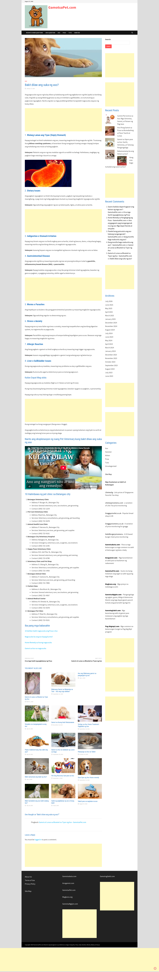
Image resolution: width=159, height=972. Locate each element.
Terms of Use (30, 880)
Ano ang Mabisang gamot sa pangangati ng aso (87, 674)
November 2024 (111, 326)
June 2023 (109, 376)
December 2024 (111, 322)
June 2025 (109, 305)
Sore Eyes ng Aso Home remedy (88, 777)
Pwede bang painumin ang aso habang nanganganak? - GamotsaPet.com (119, 234)
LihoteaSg (109, 492)
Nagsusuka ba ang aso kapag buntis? (39, 637)
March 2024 (109, 347)
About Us (28, 877)
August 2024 (110, 330)
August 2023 (110, 369)
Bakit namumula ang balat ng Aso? (36, 777)
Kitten (107, 455)
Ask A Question (50, 32)
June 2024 (109, 337)
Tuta (70, 32)
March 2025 (109, 315)
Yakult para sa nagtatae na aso (87, 801)
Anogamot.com (68, 883)
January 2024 (110, 351)
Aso (59, 32)
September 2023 (111, 365)
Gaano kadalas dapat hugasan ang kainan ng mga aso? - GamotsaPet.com (121, 209)
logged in (38, 839)
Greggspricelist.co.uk (113, 513)
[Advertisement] (63, 119)
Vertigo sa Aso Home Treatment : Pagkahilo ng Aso (89, 725)
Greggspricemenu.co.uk (114, 524)
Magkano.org (110, 584)
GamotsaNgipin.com (70, 904)
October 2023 (110, 362)
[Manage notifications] (155, 968)
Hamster (77, 32)
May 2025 (108, 308)
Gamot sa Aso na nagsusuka (35, 648)
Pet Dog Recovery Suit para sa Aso (62, 776)
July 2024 (108, 333)
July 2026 (108, 301)
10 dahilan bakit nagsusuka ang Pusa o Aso (41, 631)
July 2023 (108, 372)
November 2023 (111, 358)
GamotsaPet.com (62, 7)
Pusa (64, 32)
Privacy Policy (30, 884)
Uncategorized (110, 466)
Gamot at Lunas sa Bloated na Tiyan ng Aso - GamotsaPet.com (62, 822)
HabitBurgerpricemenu (114, 534)
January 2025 (110, 319)
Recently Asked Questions (34, 32)
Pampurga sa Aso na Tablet (86, 752)
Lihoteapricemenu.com (114, 503)
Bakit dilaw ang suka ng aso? (121, 258)
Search (108, 39)
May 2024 (108, 340)
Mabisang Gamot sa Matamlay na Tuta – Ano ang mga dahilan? (62, 690)
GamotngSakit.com (113, 610)
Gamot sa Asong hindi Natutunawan (62, 722)
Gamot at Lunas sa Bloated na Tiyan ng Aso (120, 248)
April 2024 (109, 344)
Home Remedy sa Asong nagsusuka (38, 642)
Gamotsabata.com (69, 876)
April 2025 (109, 312)
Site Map (108, 474)
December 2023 (111, 355)
